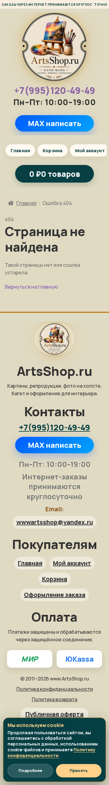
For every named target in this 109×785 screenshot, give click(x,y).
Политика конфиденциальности (54, 689)
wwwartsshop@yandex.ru (54, 522)
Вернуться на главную (31, 286)
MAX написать (54, 123)
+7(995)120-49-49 (54, 90)
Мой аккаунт (72, 563)
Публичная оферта (54, 714)
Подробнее (30, 770)
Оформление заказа (54, 595)
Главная (20, 150)
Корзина (52, 150)
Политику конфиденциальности (51, 752)
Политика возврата (54, 699)
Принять (79, 770)
